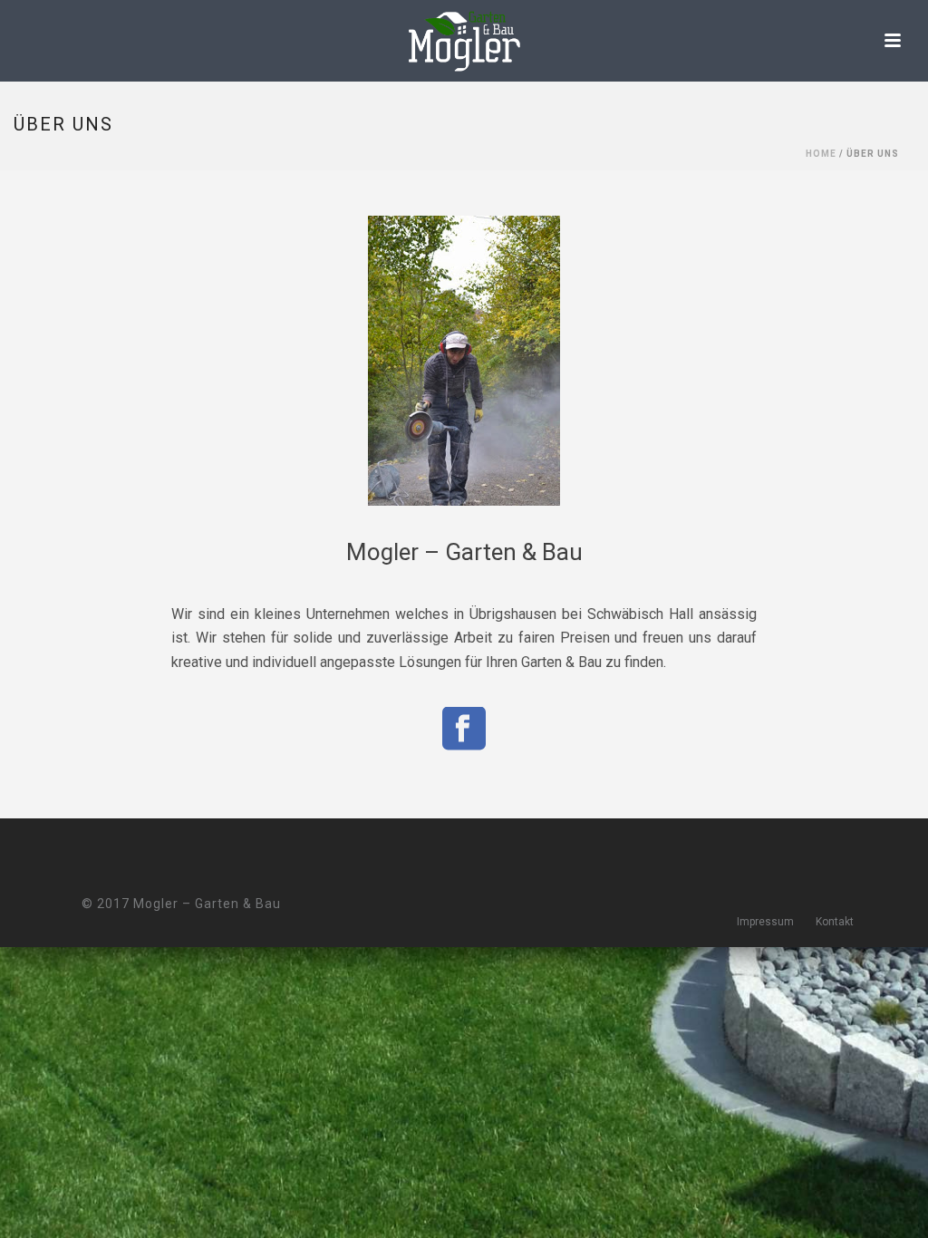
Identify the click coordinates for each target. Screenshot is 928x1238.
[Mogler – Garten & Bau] (464, 41)
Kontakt (835, 921)
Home (821, 154)
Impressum (765, 921)
